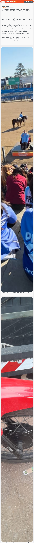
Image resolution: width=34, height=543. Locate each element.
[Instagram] (25, 1)
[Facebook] (28, 1)
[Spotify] (31, 1)
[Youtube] (30, 1)
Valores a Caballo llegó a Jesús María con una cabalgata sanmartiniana (15, 292)
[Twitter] (26, 1)
